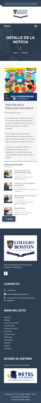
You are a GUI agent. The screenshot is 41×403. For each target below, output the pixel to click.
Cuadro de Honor (11, 329)
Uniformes (8, 337)
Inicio (15, 53)
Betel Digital (25, 399)
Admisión (8, 331)
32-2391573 (33, 4)
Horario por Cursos (11, 323)
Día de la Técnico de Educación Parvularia (22, 172)
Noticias (7, 343)
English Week (19, 208)
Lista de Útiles (9, 334)
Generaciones (9, 326)
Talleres (7, 320)
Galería (6, 346)
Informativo (8, 340)
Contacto (7, 348)
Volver (10, 219)
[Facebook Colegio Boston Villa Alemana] (6, 273)
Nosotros (7, 317)
